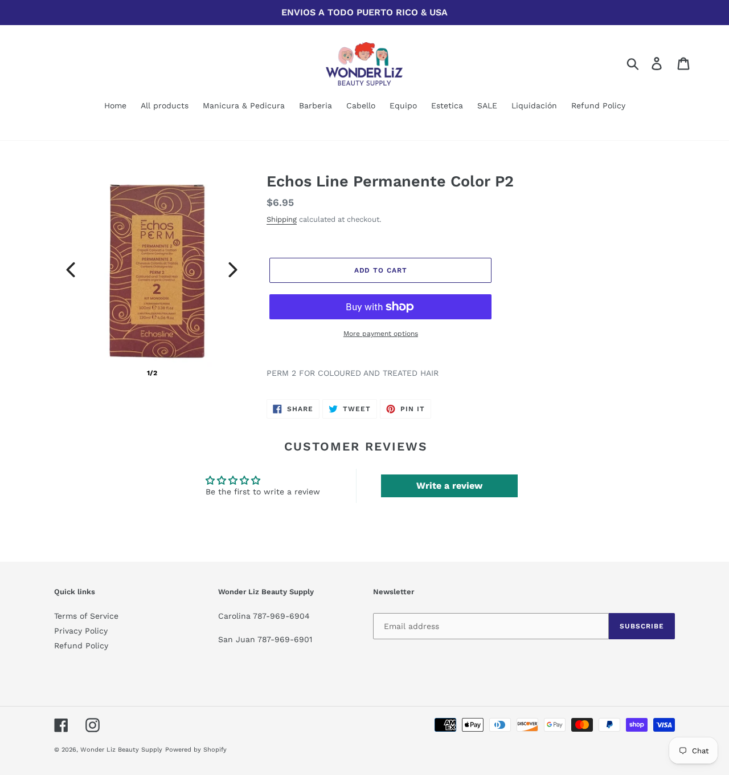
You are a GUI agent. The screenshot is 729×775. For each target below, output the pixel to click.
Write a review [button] (449, 485)
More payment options (380, 334)
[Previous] (70, 270)
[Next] (232, 270)
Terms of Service (86, 615)
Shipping (282, 219)
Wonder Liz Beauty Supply (121, 749)
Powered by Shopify (196, 749)
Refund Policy (81, 645)
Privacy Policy (81, 630)
